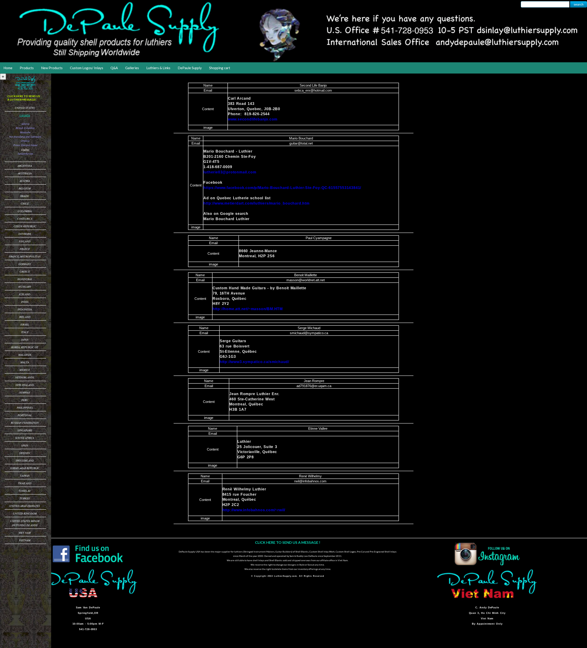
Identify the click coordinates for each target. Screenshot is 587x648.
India (24, 301)
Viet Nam (25, 532)
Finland (24, 241)
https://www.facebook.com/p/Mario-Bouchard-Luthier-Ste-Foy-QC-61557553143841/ (282, 188)
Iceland (24, 294)
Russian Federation (25, 422)
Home (7, 68)
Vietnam (24, 540)
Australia (25, 173)
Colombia (25, 211)
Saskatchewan (25, 153)
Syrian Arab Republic (24, 468)
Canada (24, 115)
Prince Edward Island (25, 145)
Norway (24, 392)
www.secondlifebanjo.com (252, 119)
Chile (25, 203)
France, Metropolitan (25, 256)
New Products (52, 68)
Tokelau (25, 490)
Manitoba (25, 132)
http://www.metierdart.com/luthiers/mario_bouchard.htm (256, 203)
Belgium (25, 188)
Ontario (25, 140)
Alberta (25, 124)
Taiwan (25, 475)
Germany (24, 264)
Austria (24, 181)
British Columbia (25, 128)
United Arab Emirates (24, 506)
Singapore (24, 430)
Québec (25, 149)
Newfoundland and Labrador (25, 136)
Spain (24, 445)
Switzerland (25, 460)
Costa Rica (24, 218)
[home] (293, 61)
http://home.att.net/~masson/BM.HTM (248, 309)
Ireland (24, 317)
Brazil (24, 196)
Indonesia (25, 309)
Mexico (24, 370)
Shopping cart (219, 68)
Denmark (24, 233)
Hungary (24, 286)
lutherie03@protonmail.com (229, 172)
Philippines (25, 407)
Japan (24, 339)
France (25, 249)
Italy (24, 332)
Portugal (25, 415)
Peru (24, 400)
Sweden (24, 453)
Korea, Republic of (24, 347)
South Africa (24, 438)
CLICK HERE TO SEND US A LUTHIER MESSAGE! (23, 97)
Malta (24, 362)
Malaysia (24, 354)
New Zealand (24, 385)
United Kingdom (25, 513)
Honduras (24, 279)
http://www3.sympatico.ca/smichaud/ (254, 362)
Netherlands (24, 377)
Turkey (24, 498)
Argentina (24, 165)
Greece (24, 271)
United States (25, 107)
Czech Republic (25, 226)
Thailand (24, 483)
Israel (24, 324)
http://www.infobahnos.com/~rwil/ (253, 510)
